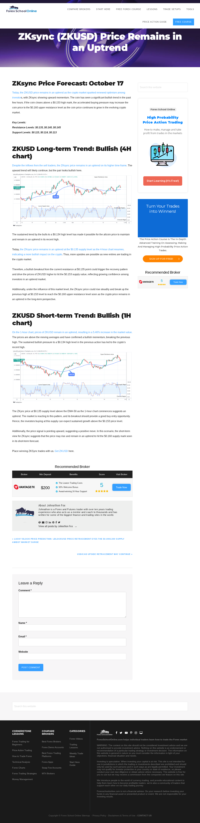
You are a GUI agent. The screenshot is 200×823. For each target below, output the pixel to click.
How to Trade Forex (22, 756)
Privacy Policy (99, 815)
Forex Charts (18, 767)
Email (22, 636)
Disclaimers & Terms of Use (121, 815)
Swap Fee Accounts (51, 767)
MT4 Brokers (48, 773)
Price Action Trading (22, 750)
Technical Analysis (21, 762)
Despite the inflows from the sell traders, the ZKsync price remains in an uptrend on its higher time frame (69, 165)
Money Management (22, 779)
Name (22, 623)
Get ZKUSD (61, 451)
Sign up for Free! (161, 258)
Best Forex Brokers (51, 741)
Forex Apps (47, 762)
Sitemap (86, 815)
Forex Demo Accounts (53, 747)
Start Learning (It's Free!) (163, 180)
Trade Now (121, 487)
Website (23, 651)
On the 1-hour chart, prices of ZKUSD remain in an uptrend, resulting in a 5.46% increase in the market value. (72, 332)
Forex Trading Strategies (24, 773)
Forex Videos (76, 739)
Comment (25, 590)
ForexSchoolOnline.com (21, 9)
